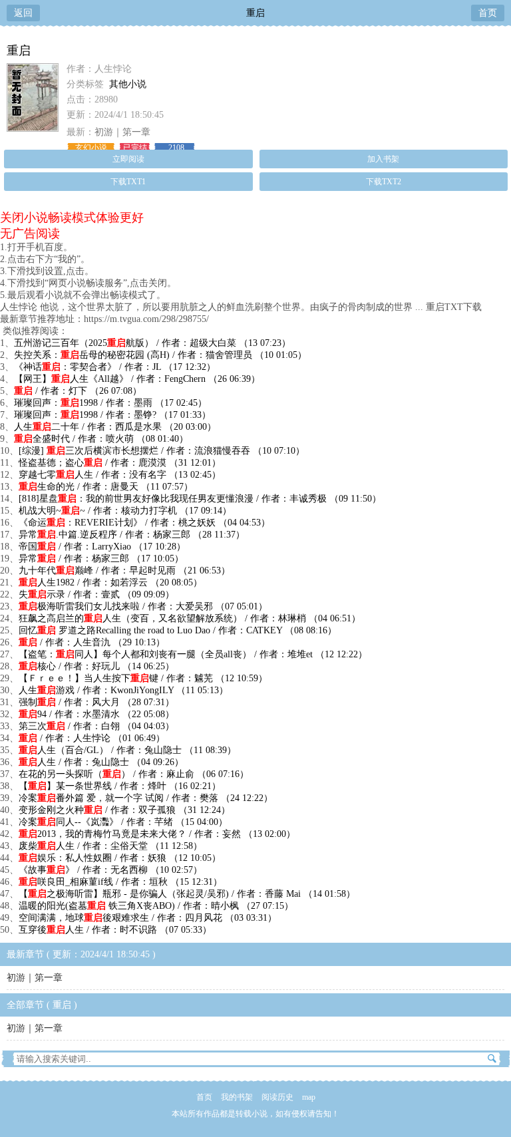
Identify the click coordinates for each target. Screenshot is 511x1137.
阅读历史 (277, 1097)
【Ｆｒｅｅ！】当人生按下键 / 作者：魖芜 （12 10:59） (143, 678)
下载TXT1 (128, 181)
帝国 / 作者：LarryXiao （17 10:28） (102, 547)
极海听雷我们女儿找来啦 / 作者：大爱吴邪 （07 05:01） (143, 606)
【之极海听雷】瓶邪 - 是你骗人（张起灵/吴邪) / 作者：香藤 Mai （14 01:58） (187, 894)
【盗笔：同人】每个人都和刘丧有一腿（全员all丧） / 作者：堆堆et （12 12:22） (193, 654)
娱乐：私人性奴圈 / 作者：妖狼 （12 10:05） (120, 858)
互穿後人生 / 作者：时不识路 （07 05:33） (115, 930)
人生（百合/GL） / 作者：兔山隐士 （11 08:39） (127, 750)
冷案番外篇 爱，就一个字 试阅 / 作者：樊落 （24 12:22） (146, 798)
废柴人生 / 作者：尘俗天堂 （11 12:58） (110, 846)
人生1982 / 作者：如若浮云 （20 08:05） (110, 582)
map (308, 1097)
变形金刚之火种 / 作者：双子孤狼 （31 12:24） (124, 810)
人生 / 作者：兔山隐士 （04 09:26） (101, 762)
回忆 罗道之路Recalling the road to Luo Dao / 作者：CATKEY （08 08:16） (178, 630)
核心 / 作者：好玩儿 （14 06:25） (96, 666)
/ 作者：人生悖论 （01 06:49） (92, 738)
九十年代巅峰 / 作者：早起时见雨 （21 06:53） (124, 570)
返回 (23, 13)
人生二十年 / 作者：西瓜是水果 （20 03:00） (115, 427)
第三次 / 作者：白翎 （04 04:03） (96, 726)
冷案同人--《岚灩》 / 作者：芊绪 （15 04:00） (123, 822)
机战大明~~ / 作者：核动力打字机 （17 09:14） (125, 511)
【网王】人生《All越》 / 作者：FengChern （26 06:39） (137, 379)
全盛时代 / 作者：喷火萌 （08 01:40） (101, 439)
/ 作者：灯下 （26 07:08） (78, 391)
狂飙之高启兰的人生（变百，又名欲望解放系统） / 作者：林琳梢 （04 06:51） (190, 618)
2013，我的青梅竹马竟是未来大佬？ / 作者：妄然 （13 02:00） (157, 834)
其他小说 (127, 84)
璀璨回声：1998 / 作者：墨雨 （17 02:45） (110, 403)
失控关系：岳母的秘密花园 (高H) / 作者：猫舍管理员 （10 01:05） (160, 355)
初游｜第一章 (122, 132)
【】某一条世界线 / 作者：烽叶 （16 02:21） (120, 786)
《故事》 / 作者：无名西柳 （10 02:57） (110, 870)
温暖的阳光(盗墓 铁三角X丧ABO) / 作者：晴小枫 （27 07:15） (156, 906)
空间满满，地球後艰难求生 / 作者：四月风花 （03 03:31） (148, 918)
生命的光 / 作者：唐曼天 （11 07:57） (106, 487)
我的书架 (237, 1097)
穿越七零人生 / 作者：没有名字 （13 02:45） (120, 475)
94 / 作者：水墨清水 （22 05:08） (96, 714)
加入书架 (383, 159)
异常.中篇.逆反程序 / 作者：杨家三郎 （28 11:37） (132, 535)
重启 (255, 13)
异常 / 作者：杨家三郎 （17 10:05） (101, 559)
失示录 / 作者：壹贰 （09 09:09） (96, 594)
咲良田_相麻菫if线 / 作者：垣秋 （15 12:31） (120, 882)
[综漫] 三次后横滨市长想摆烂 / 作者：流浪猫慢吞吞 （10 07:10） (162, 451)
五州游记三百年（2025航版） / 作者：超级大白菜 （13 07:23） (152, 343)
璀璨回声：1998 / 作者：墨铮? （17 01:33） (112, 415)
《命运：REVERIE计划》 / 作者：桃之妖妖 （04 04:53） (144, 523)
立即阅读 (128, 159)
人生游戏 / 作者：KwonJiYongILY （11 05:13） (123, 690)
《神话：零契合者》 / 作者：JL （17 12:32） (115, 367)
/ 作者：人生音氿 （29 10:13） (92, 642)
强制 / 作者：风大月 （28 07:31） (96, 702)
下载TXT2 (383, 181)
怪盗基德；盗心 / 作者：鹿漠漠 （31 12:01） (120, 463)
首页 (487, 13)
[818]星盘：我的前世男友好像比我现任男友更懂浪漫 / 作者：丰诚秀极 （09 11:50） (200, 499)
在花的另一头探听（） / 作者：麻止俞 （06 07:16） (134, 774)
